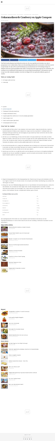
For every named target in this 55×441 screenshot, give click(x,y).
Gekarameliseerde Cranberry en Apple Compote (19, 227)
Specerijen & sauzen (12, 14)
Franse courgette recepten (15, 355)
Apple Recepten (35, 14)
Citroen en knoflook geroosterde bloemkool (19, 244)
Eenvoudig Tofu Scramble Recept (16, 329)
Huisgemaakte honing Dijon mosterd (17, 268)
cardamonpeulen (7, 109)
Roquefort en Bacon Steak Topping (17, 256)
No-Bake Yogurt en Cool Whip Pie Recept (18, 343)
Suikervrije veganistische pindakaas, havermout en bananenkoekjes (24, 349)
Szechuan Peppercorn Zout (15, 262)
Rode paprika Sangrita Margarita (16, 317)
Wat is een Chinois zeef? (14, 366)
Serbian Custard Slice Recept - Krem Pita (18, 360)
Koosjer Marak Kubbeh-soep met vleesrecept (19, 233)
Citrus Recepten (4, 14)
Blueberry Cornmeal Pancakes (15, 250)
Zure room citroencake (14, 323)
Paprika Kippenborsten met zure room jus (18, 335)
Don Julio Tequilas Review (15, 378)
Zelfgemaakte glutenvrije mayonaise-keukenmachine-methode (23, 372)
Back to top (27, 434)
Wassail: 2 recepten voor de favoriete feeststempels (21, 238)
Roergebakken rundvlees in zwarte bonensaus (19, 311)
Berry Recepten (20, 14)
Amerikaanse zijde (27, 14)
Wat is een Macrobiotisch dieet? (16, 384)
